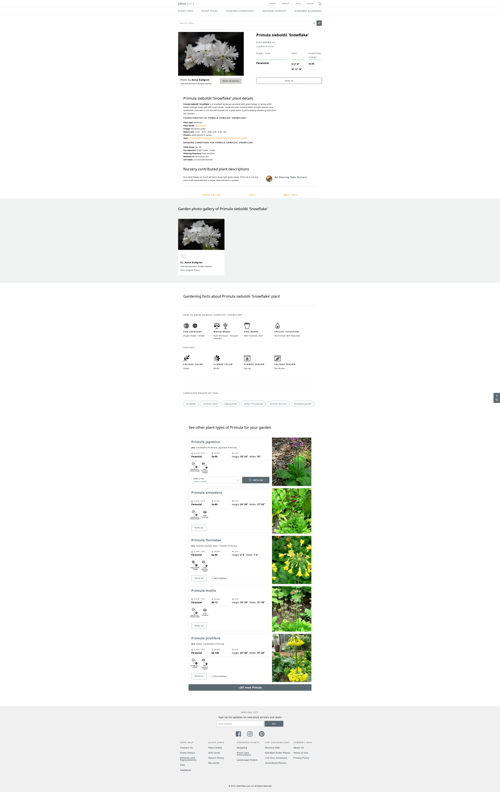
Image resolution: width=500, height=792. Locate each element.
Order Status (187, 752)
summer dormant (223, 138)
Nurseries (214, 762)
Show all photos (230, 81)
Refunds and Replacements (188, 758)
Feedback (185, 770)
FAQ (182, 765)
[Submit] (319, 23)
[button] (314, 23)
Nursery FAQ (272, 747)
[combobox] (215, 480)
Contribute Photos (275, 762)
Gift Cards (214, 752)
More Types (290, 195)
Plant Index (215, 747)
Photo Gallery (212, 195)
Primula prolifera (205, 638)
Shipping (242, 747)
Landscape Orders (247, 760)
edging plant (208, 138)
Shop (273, 3)
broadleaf (191, 403)
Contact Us (186, 747)
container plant (195, 138)
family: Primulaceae (253, 403)
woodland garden (239, 138)
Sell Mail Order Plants (277, 752)
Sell (298, 3)
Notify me (289, 81)
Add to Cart (258, 480)
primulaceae (200, 125)
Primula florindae (206, 540)
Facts (252, 195)
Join (274, 723)
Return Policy (216, 757)
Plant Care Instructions (244, 753)
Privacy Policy (301, 757)
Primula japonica (205, 442)
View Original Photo (190, 270)
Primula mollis (203, 590)
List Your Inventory (276, 757)
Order (285, 3)
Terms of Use (300, 752)
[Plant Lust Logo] (186, 3)
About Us (298, 747)
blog (311, 3)
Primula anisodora (206, 492)
